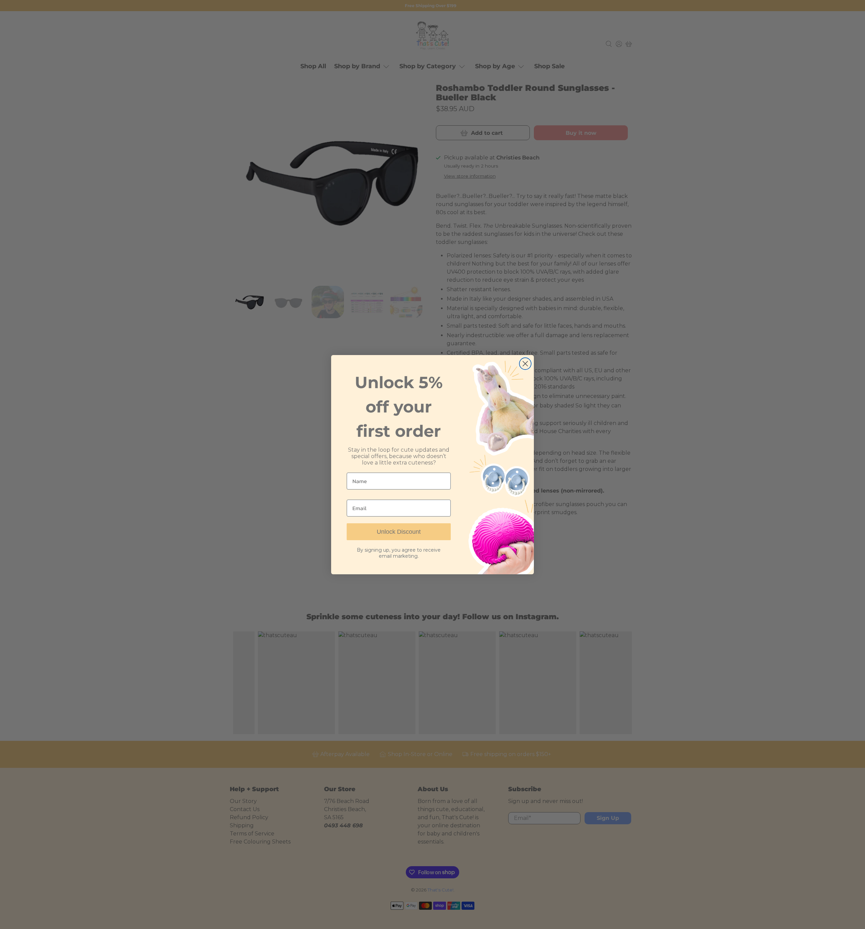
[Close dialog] (525, 364)
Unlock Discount (399, 531)
